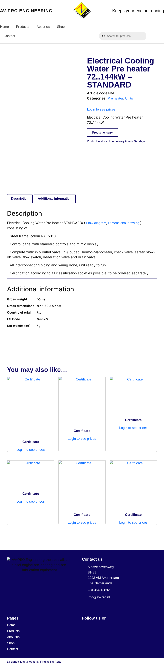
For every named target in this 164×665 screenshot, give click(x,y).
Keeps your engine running (138, 10)
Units (129, 98)
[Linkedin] (84, 625)
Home (4, 27)
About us (43, 27)
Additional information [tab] (55, 198)
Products (22, 27)
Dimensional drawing (123, 223)
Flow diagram (96, 223)
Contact (9, 36)
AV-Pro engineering (26, 10)
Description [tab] (20, 198)
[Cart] (105, 24)
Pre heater (115, 98)
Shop (61, 27)
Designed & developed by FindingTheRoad (34, 661)
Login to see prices (101, 109)
